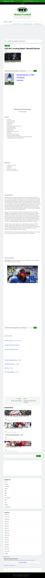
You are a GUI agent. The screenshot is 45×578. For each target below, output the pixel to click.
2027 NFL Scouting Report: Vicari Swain (14, 428)
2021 (6, 526)
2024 (6, 519)
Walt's (20, 340)
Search (38, 456)
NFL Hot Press (7, 497)
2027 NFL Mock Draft (16, 23)
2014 (6, 542)
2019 (6, 530)
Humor (6, 488)
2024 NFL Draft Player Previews (11, 349)
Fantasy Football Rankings (10, 360)
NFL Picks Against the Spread (27, 23)
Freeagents (7, 486)
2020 (6, 528)
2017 (6, 535)
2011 (6, 549)
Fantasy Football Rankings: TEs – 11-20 (30, 1)
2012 (6, 546)
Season (6, 504)
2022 (6, 523)
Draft (6, 45)
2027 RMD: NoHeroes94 (9, 565)
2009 (6, 553)
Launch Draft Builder (22, 562)
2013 (6, 544)
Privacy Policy (25, 575)
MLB (6, 490)
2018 (6, 533)
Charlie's (16, 340)
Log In (22, 3)
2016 (6, 537)
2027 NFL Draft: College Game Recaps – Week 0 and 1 (17, 416)
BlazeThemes (20, 575)
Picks (6, 502)
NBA (6, 493)
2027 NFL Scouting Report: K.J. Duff (13, 446)
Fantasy (6, 484)
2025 (6, 516)
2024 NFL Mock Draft (9, 340)
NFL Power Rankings (9, 372)
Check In (10, 21)
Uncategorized (7, 507)
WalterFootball (22, 14)
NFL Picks (6, 368)
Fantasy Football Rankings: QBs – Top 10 (14, 434)
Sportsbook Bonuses (37, 23)
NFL (8, 45)
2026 (6, 514)
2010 (6, 551)
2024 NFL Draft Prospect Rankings (11, 345)
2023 (6, 521)
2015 (6, 539)
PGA (6, 500)
